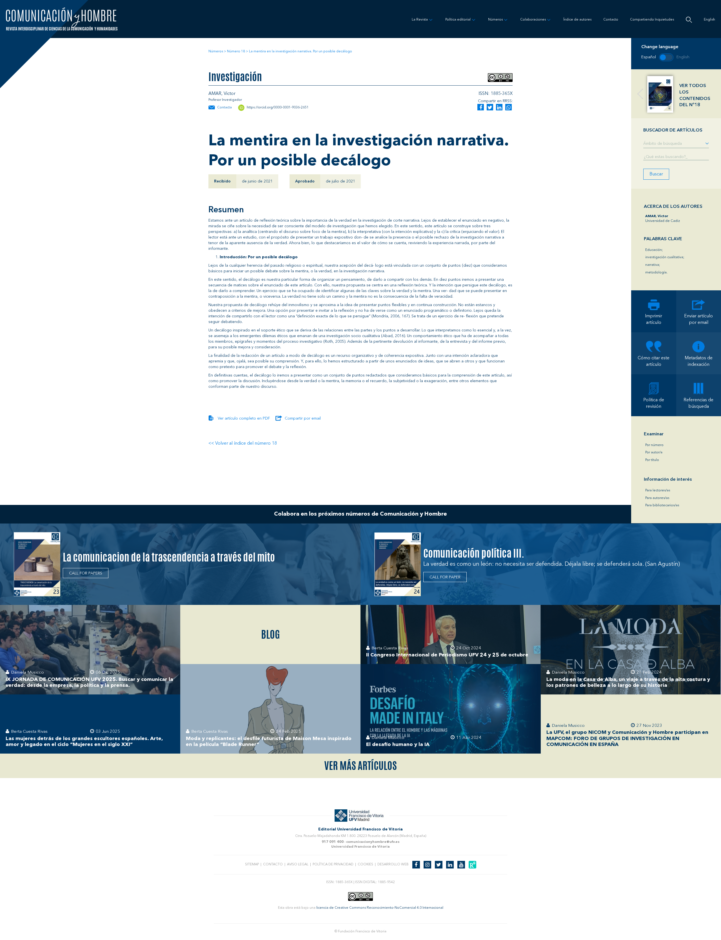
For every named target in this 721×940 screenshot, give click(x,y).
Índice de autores (577, 19)
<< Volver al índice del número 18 (242, 443)
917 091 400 (333, 842)
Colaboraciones (533, 19)
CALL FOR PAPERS (85, 573)
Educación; (654, 250)
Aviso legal (297, 864)
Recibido (222, 181)
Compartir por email (303, 418)
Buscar (656, 174)
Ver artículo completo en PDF (244, 418)
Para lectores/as (657, 490)
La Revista (420, 19)
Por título (652, 460)
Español (648, 57)
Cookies (365, 864)
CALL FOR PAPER (445, 577)
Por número (654, 445)
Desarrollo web (393, 864)
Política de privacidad (333, 864)
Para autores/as (657, 498)
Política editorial (458, 19)
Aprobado (305, 181)
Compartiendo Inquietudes (652, 19)
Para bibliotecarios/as (662, 505)
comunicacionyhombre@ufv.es (373, 842)
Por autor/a (653, 452)
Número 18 (236, 51)
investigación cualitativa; (664, 257)
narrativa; (652, 265)
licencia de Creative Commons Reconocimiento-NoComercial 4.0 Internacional (379, 908)
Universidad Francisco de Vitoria (360, 846)
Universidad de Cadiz (662, 219)
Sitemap (252, 864)
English (709, 19)
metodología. (656, 272)
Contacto (610, 19)
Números (495, 19)
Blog (270, 634)
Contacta (224, 107)
